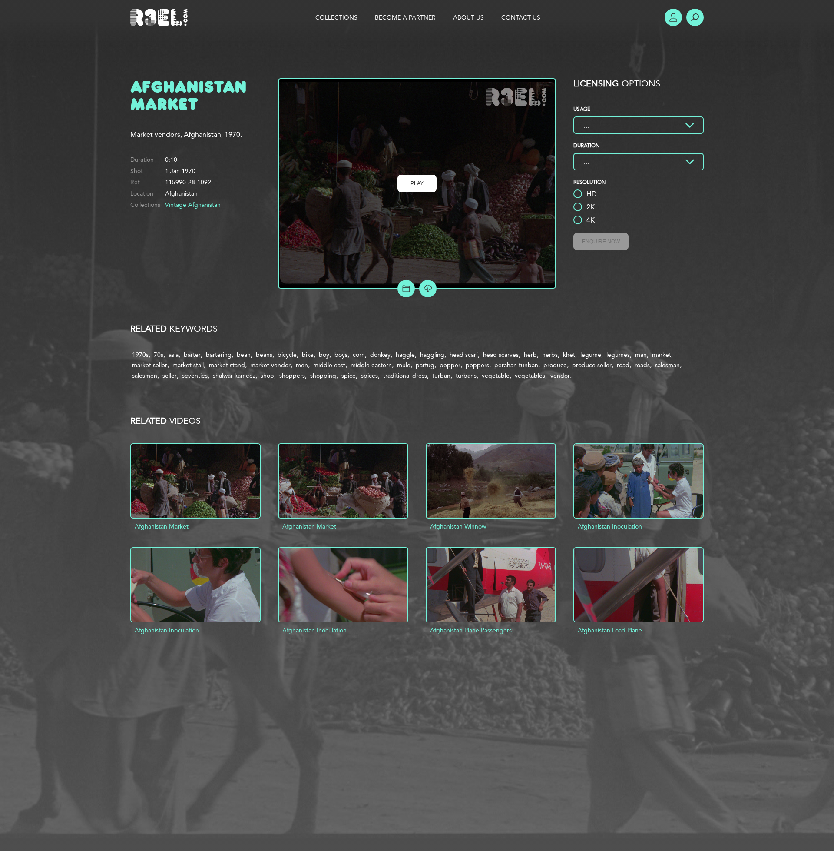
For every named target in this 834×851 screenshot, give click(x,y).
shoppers (292, 375)
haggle (405, 354)
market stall (188, 365)
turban (441, 375)
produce (555, 365)
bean (244, 354)
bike (308, 354)
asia (174, 354)
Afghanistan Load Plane (610, 630)
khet (569, 354)
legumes (618, 354)
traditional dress (405, 375)
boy (324, 354)
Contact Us (520, 17)
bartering (219, 354)
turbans (466, 375)
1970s (140, 354)
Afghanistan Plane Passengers (471, 630)
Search (695, 17)
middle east (329, 365)
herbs (550, 354)
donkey (380, 354)
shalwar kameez (234, 375)
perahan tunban (516, 365)
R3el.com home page (160, 17)
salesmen (144, 375)
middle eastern (371, 365)
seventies (195, 375)
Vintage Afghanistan (193, 204)
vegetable (496, 375)
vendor (560, 375)
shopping (323, 375)
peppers (477, 365)
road (623, 365)
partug (425, 365)
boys (341, 354)
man (641, 354)
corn (359, 354)
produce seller (592, 365)
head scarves (501, 354)
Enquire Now (601, 242)
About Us (468, 17)
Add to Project (406, 288)
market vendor (270, 365)
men (302, 365)
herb (530, 354)
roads (642, 365)
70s (158, 354)
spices (369, 375)
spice (348, 375)
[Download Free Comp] (428, 288)
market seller (149, 365)
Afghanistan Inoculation (610, 526)
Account (673, 17)
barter (192, 354)
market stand (227, 365)
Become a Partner (405, 17)
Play (417, 183)
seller (169, 375)
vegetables (530, 375)
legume (590, 354)
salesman (667, 365)
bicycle (287, 354)
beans (264, 354)
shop (267, 375)
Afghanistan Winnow (458, 526)
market (661, 354)
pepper (450, 365)
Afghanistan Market (162, 526)
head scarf (464, 354)
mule (403, 365)
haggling (432, 354)
